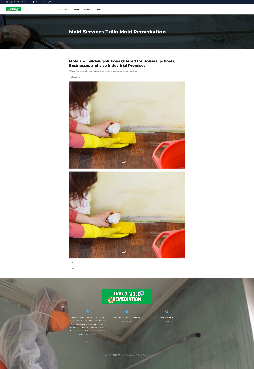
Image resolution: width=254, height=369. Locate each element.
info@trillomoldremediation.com (18, 2)
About (67, 9)
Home (59, 9)
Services (87, 9)
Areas (99, 9)
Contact (77, 9)
